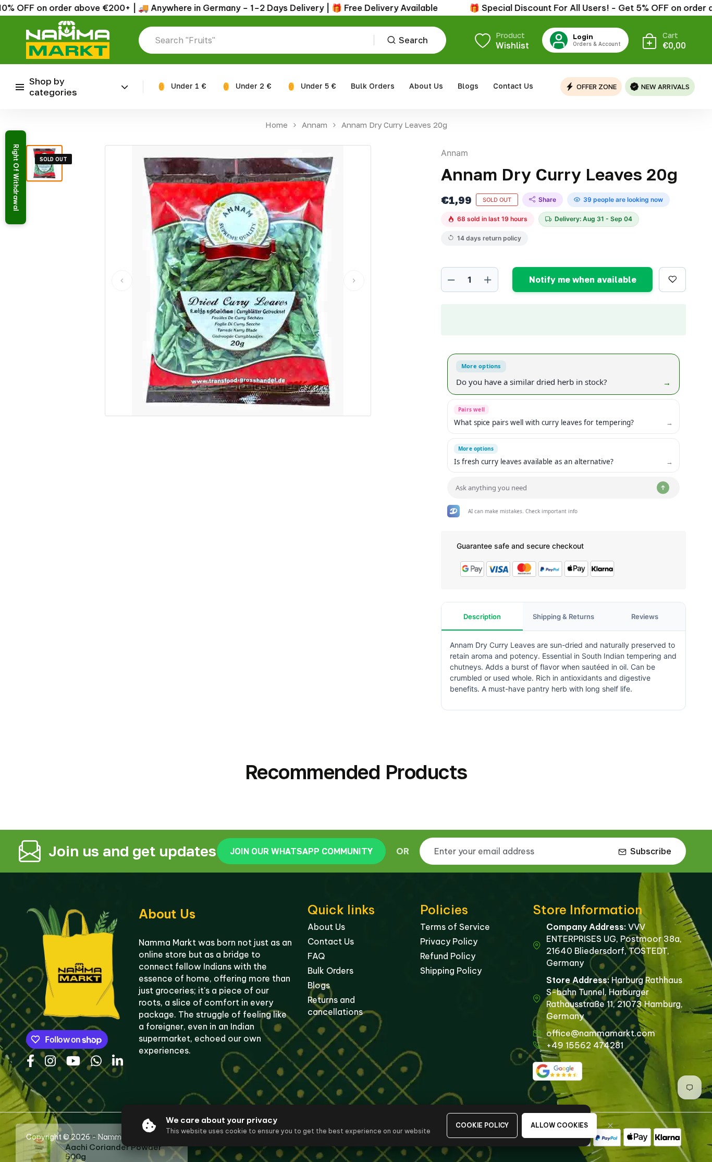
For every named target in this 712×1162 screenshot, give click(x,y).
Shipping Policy (451, 970)
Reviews (644, 616)
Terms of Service (455, 927)
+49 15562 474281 (584, 1045)
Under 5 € (318, 85)
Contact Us (513, 85)
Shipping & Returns (563, 616)
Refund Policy (447, 956)
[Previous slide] (122, 280)
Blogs (468, 85)
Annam (314, 124)
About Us (426, 85)
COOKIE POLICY (482, 1125)
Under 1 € (188, 85)
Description (482, 616)
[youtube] (73, 1060)
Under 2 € (254, 85)
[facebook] (30, 1060)
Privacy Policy (448, 941)
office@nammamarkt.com (600, 1033)
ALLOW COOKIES (559, 1125)
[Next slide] (353, 280)
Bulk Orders (373, 85)
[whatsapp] (96, 1060)
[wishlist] (672, 279)
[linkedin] (117, 1060)
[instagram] (50, 1060)
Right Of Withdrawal (16, 177)
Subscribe (650, 851)
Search (413, 40)
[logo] (67, 40)
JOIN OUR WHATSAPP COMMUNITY (301, 851)
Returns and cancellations (335, 1006)
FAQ (316, 956)
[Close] (610, 1125)
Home (276, 124)
